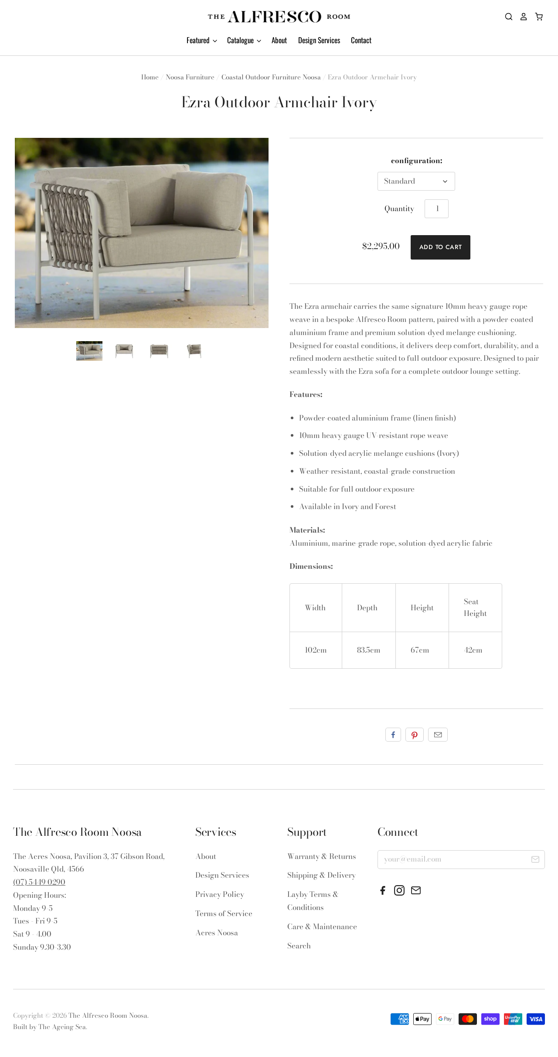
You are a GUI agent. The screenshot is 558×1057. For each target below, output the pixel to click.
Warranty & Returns (321, 856)
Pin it (414, 735)
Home (150, 77)
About (279, 39)
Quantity (399, 208)
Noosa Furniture (190, 77)
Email (438, 735)
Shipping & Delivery (321, 875)
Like (393, 735)
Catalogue (241, 39)
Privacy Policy (219, 894)
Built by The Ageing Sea (49, 1027)
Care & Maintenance (322, 926)
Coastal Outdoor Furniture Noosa (271, 77)
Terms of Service (223, 913)
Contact (361, 39)
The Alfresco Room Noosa (107, 1015)
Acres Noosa (216, 932)
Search (299, 945)
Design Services (319, 39)
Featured (199, 39)
